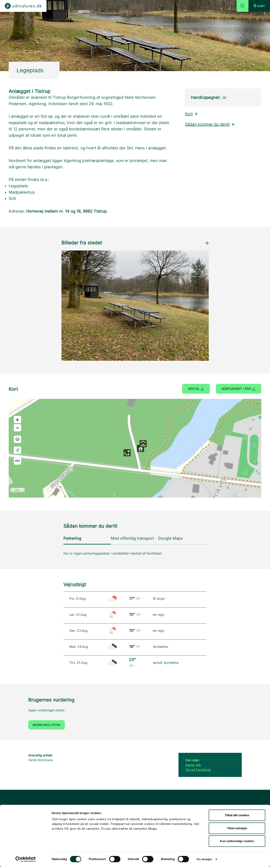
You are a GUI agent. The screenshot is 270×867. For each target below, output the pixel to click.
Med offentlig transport (132, 538)
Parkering (72, 538)
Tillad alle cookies (237, 815)
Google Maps (170, 538)
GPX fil (194, 389)
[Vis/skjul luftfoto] (17, 439)
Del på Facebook (198, 770)
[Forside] (23, 6)
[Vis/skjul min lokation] (17, 450)
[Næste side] (207, 243)
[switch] (114, 859)
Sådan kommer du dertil (207, 124)
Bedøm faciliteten (46, 725)
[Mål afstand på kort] (17, 461)
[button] (259, 6)
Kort (189, 113)
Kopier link (193, 765)
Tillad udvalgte (237, 828)
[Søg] (242, 6)
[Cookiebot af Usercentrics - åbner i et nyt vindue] (25, 859)
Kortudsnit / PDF (237, 389)
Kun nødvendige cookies (237, 841)
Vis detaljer (204, 859)
